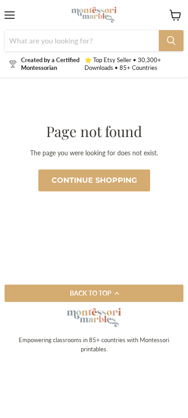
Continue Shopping (94, 180)
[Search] (171, 40)
